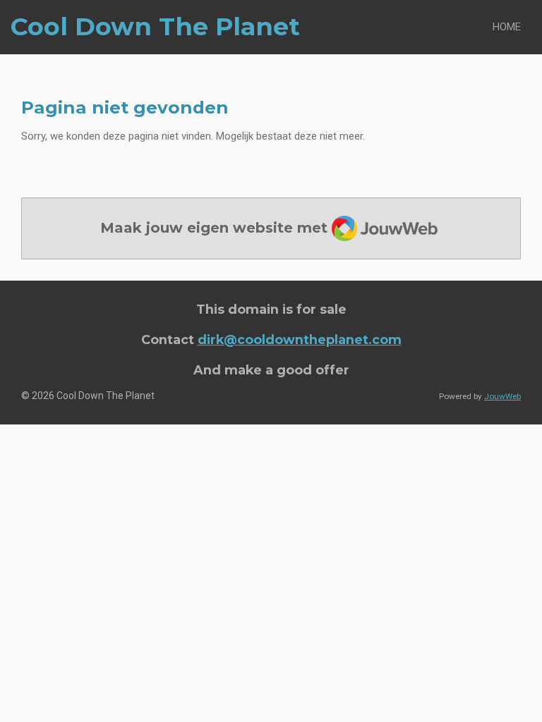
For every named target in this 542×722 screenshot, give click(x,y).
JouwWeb (502, 396)
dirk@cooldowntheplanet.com (300, 339)
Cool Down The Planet (155, 26)
